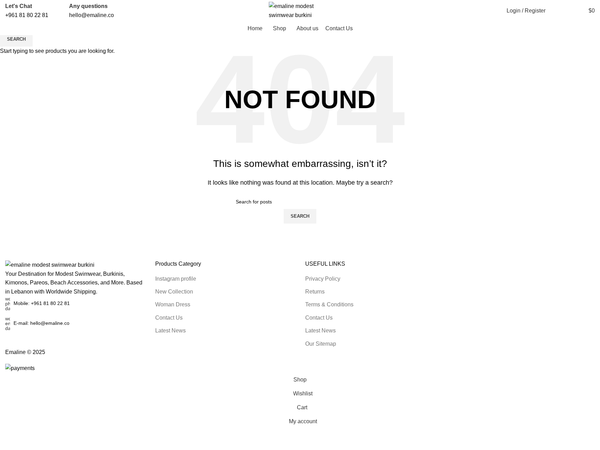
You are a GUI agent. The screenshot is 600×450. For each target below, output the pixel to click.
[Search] (554, 11)
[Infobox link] (26, 10)
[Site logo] (300, 10)
